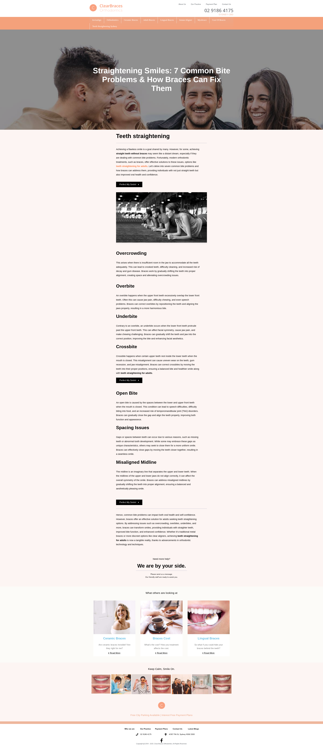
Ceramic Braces (131, 20)
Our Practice (196, 4)
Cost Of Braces (218, 20)
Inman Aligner (185, 20)
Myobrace (202, 20)
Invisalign (96, 20)
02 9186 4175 (218, 10)
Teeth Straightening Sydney (104, 26)
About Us (182, 4)
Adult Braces (149, 20)
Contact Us (226, 4)
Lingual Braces (167, 20)
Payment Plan (211, 4)
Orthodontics (112, 20)
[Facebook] (161, 740)
